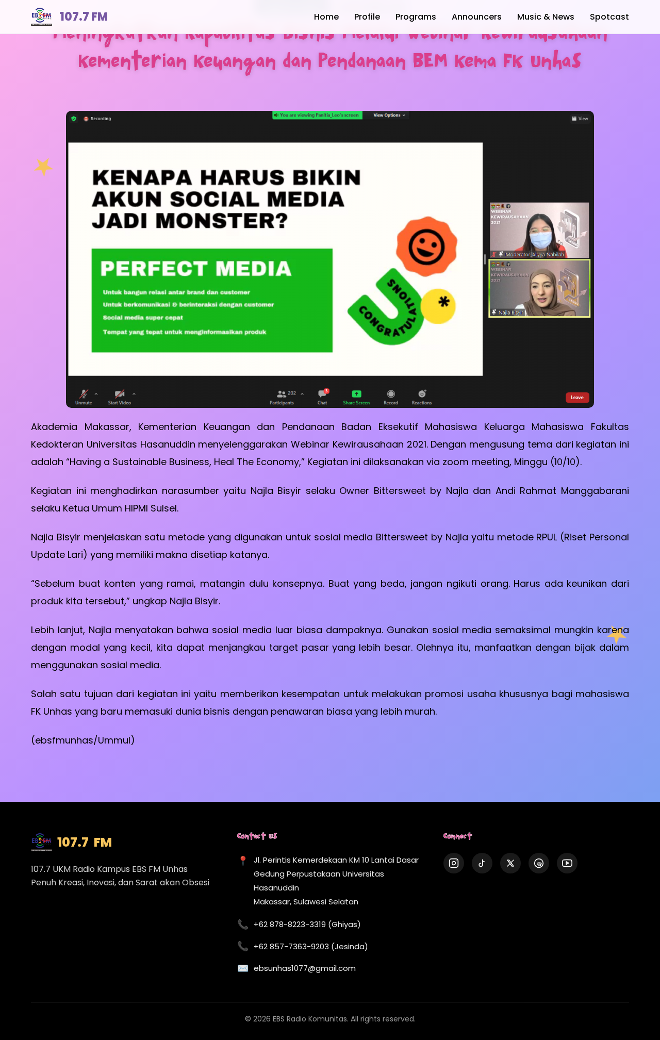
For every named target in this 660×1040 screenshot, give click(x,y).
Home (326, 17)
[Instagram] (453, 863)
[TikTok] (482, 863)
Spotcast (609, 17)
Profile (367, 17)
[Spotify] (539, 863)
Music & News (545, 17)
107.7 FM (84, 17)
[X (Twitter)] (510, 863)
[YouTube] (567, 863)
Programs (415, 17)
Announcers (477, 17)
